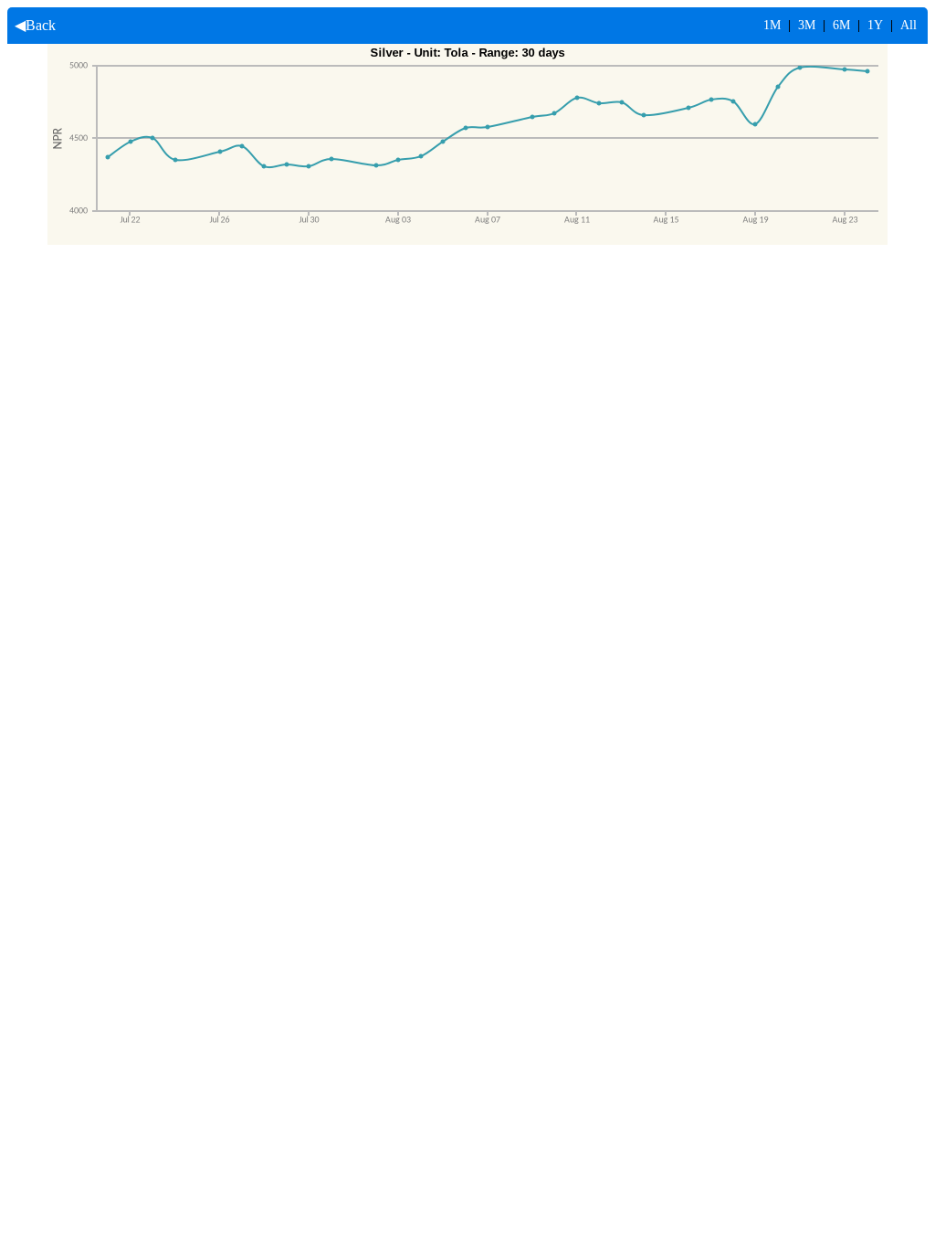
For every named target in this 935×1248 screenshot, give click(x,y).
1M (772, 25)
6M (841, 25)
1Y (875, 25)
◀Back (31, 25)
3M (806, 25)
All (908, 25)
